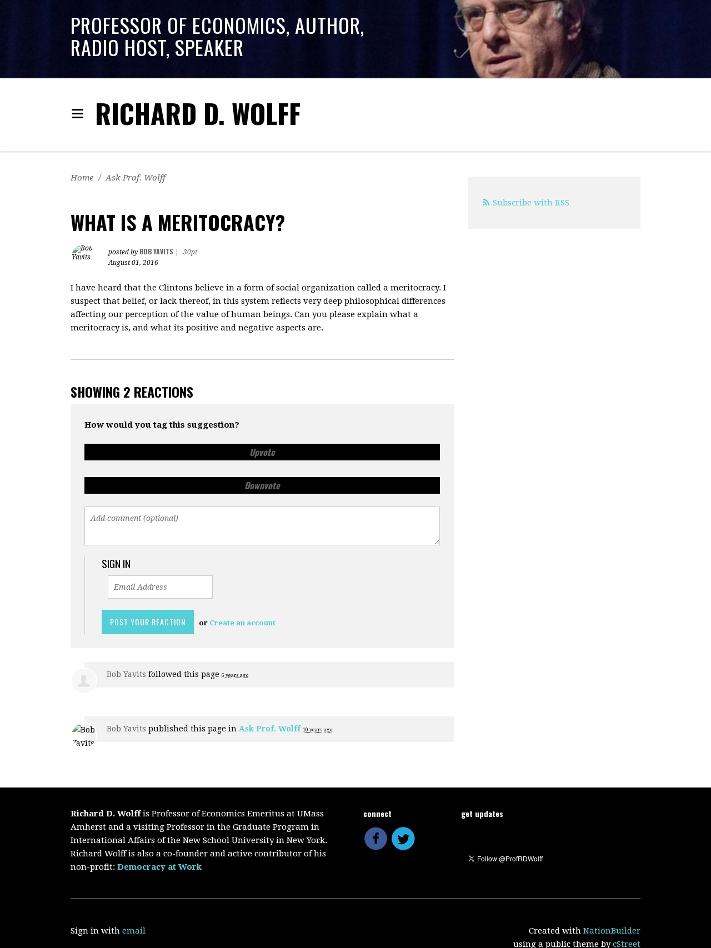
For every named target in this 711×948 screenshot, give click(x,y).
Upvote (262, 452)
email (134, 931)
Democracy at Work (159, 867)
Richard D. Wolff (198, 113)
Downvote (262, 485)
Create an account (242, 623)
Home (82, 178)
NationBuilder (611, 931)
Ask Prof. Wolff (136, 178)
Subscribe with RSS (531, 203)
